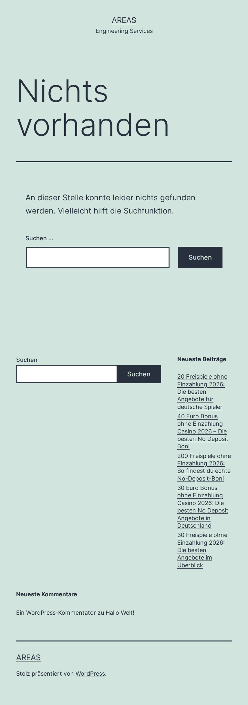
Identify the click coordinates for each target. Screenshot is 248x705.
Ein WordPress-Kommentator (56, 612)
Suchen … (39, 238)
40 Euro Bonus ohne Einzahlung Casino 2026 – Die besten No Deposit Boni (202, 431)
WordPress (90, 673)
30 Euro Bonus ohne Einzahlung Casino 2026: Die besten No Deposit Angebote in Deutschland (202, 506)
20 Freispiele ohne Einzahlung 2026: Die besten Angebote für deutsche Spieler (202, 391)
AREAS (124, 20)
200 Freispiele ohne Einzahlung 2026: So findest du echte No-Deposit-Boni (204, 467)
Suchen (26, 359)
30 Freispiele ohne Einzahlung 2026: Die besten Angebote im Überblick (202, 550)
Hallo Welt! (120, 612)
